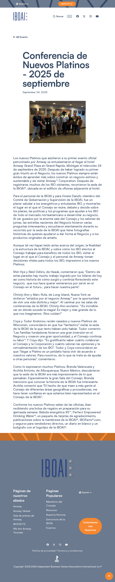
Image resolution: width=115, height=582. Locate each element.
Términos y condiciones (70, 550)
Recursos (51, 510)
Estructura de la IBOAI (55, 521)
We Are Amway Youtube (22, 530)
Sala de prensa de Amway (23, 517)
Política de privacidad (43, 550)
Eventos (51, 527)
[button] (22, 4)
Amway (17, 506)
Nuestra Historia (55, 514)
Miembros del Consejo (54, 503)
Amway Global (21, 510)
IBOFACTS (19, 524)
